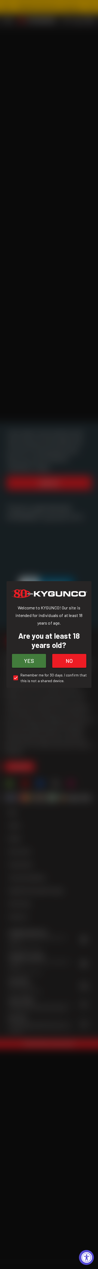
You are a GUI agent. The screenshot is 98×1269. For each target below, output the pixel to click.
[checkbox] (49, 678)
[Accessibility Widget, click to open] (86, 1257)
